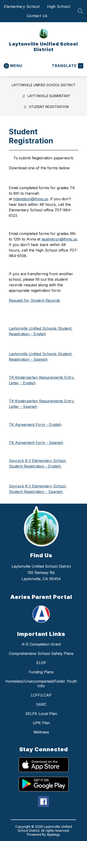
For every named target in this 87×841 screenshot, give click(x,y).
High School (58, 6)
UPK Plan (41, 723)
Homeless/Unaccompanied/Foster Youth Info (41, 683)
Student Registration (49, 107)
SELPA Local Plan (41, 713)
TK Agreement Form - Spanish (36, 442)
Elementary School (22, 6)
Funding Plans (41, 672)
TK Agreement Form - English (35, 424)
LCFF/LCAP (41, 695)
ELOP (41, 662)
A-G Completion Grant (41, 644)
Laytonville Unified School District (44, 85)
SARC (41, 704)
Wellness (41, 732)
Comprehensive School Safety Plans (41, 653)
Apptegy (53, 834)
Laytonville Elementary (49, 96)
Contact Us (37, 15)
